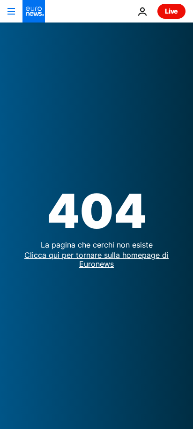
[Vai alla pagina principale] (33, 11)
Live (171, 11)
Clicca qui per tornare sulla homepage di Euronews (96, 259)
